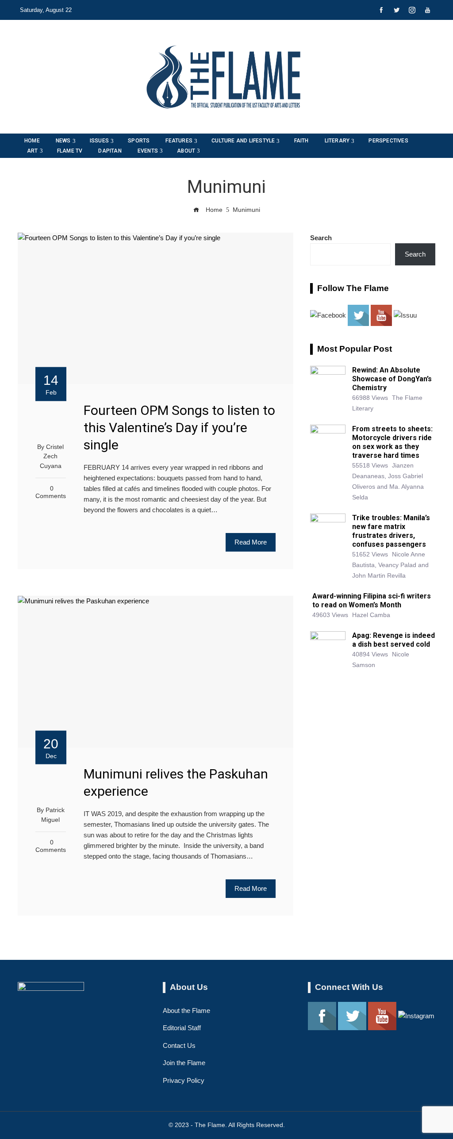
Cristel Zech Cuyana (52, 456)
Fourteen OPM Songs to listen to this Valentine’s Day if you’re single (179, 428)
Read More (250, 542)
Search (321, 238)
